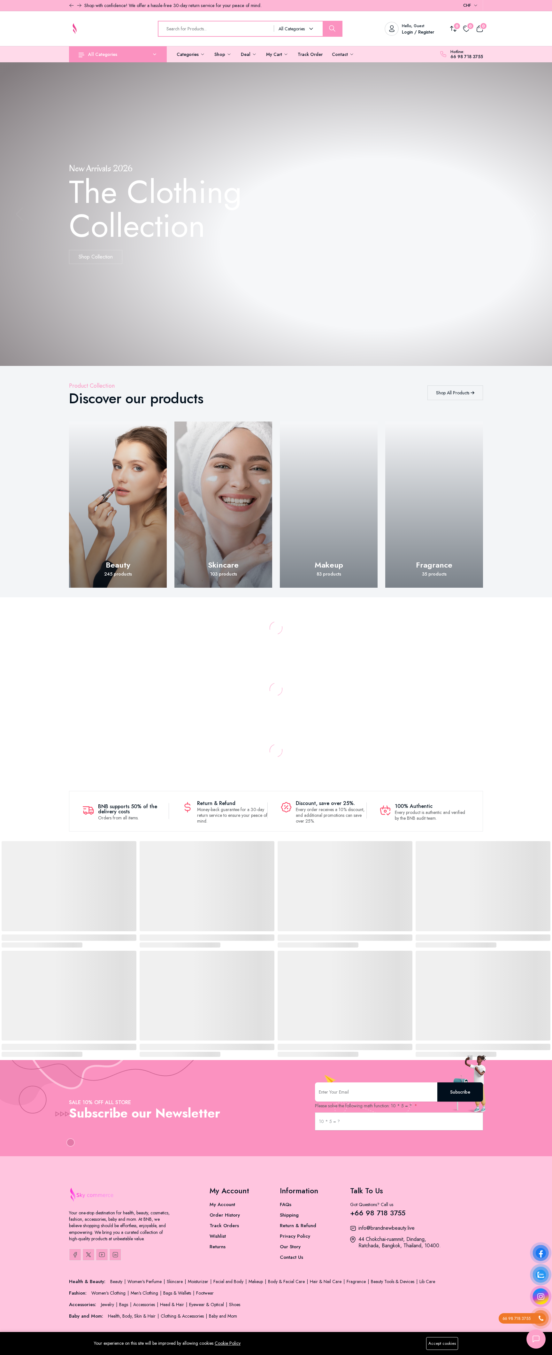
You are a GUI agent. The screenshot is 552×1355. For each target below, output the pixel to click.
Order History (225, 1215)
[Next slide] (532, 214)
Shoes (234, 1304)
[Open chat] (536, 1339)
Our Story (290, 1246)
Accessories (144, 1304)
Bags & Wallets (177, 1293)
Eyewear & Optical (207, 1304)
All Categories (102, 54)
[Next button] (71, 5)
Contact (340, 54)
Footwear (205, 1293)
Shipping (289, 1215)
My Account (222, 1204)
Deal (246, 54)
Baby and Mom (223, 1316)
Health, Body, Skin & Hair (132, 1316)
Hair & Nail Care (326, 1281)
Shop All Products (453, 393)
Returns (218, 1246)
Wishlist (218, 1236)
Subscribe (460, 1092)
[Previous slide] (19, 214)
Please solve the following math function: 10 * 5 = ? (364, 1106)
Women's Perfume (145, 1281)
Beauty (118, 564)
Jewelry (108, 1304)
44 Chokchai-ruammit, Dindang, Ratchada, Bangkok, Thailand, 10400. (399, 1242)
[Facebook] (75, 1255)
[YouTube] (102, 1255)
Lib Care (427, 1281)
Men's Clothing (145, 1293)
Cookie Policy (228, 1343)
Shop (220, 54)
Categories (188, 54)
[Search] (332, 28)
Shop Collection (96, 256)
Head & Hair (172, 1304)
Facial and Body (229, 1281)
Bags (124, 1304)
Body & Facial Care (287, 1281)
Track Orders (224, 1225)
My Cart (274, 54)
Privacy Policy (295, 1236)
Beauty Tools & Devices (393, 1281)
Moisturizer (199, 1281)
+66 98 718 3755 (377, 1213)
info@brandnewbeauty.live (386, 1228)
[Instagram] (115, 1255)
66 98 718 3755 (466, 56)
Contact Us (291, 1257)
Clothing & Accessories (183, 1316)
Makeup (329, 564)
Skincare (223, 564)
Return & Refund (298, 1225)
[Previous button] (79, 5)
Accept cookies (442, 1343)
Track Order (310, 54)
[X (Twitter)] (88, 1255)
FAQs (285, 1204)
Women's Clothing (109, 1293)
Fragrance (434, 564)
